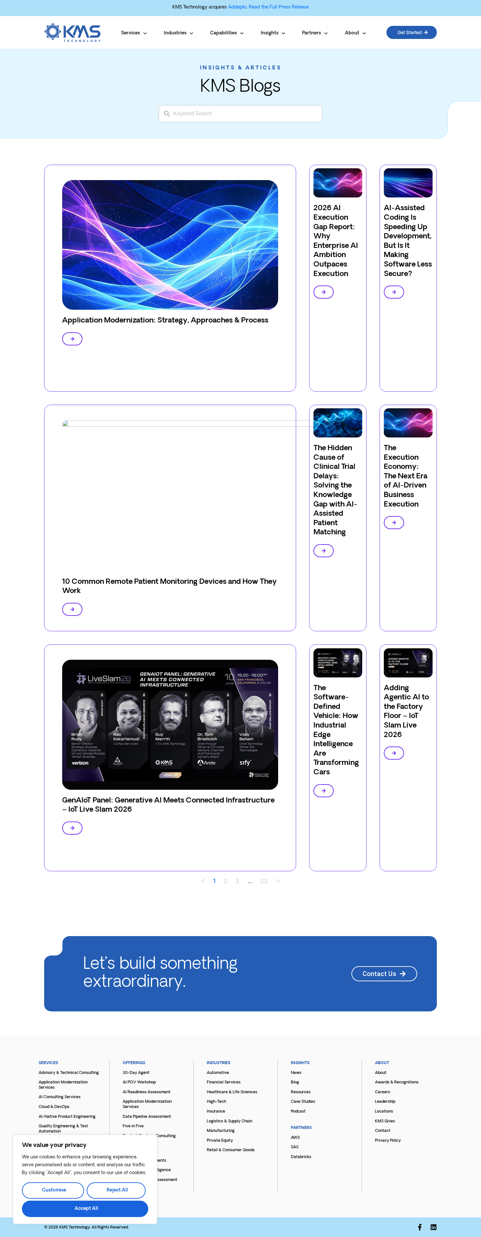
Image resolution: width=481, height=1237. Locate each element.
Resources (301, 1092)
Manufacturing (221, 1131)
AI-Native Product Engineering (67, 1117)
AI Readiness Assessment (146, 1092)
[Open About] (364, 33)
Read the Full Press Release (279, 7)
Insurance (216, 1112)
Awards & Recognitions (397, 1082)
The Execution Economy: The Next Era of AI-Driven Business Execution (405, 476)
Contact (382, 1131)
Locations (384, 1112)
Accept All (86, 1208)
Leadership (385, 1102)
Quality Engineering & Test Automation (63, 1129)
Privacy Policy (388, 1141)
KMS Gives (385, 1121)
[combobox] (240, 113)
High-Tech (216, 1102)
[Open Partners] (326, 33)
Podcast (298, 1112)
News (296, 1073)
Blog (295, 1082)
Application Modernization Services (63, 1085)
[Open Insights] (283, 33)
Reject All (117, 1190)
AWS (295, 1138)
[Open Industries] (191, 33)
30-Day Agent (136, 1073)
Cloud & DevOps (54, 1107)
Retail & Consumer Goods (231, 1150)
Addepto (237, 7)
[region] (85, 1179)
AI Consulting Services (59, 1097)
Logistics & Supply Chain (229, 1121)
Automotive (218, 1073)
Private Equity (220, 1141)
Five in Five (133, 1126)
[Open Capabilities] (241, 33)
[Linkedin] (433, 1227)
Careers (382, 1092)
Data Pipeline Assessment (147, 1117)
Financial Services (223, 1082)
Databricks (301, 1157)
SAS (294, 1147)
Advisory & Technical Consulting (69, 1073)
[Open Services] (145, 33)
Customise (54, 1190)
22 (264, 881)
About (380, 1073)
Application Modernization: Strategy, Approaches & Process (165, 320)
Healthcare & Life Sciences (232, 1092)
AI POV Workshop (139, 1082)
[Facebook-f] (420, 1227)
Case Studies (303, 1102)
